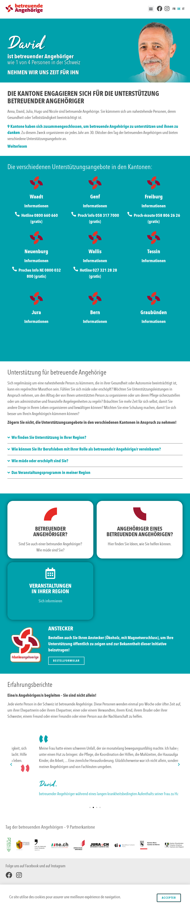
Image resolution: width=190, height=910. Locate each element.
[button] (151, 9)
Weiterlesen (17, 146)
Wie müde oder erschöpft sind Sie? (40, 460)
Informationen (36, 205)
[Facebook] (9, 875)
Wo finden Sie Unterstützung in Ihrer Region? (49, 437)
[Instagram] (19, 875)
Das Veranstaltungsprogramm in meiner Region (51, 472)
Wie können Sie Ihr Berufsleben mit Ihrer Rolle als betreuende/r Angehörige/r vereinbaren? (86, 449)
